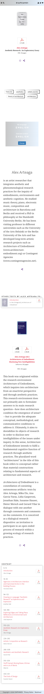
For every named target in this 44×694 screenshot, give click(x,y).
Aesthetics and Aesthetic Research (16, 652)
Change (22, 143)
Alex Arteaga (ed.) (22, 357)
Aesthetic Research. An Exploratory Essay (16, 629)
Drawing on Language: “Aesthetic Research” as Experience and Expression (15, 599)
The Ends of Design (10, 676)
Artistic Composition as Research (15, 641)
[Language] (40, 3)
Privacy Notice (28, 692)
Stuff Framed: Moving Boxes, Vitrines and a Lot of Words (16, 664)
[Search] (3, 3)
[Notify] (20, 61)
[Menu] (1, 3)
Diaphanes (22, 3)
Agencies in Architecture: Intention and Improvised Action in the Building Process (16, 584)
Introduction (14, 300)
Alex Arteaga (22, 48)
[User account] (38, 3)
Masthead (38, 692)
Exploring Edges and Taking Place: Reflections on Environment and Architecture (15, 615)
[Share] (23, 61)
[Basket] (42, 3)
